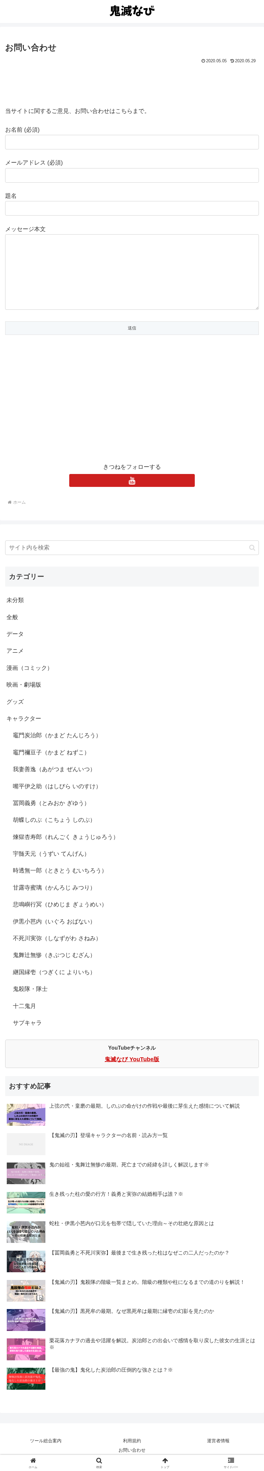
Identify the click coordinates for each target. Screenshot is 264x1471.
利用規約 (132, 1440)
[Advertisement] (132, 83)
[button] (252, 547)
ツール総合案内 (45, 1440)
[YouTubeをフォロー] (132, 480)
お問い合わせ (132, 1450)
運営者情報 (218, 1440)
